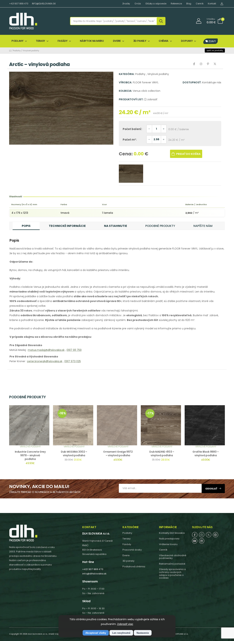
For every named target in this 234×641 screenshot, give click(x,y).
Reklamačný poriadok (172, 564)
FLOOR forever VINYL (145, 82)
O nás (138, 4)
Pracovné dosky (132, 549)
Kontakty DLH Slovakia (172, 533)
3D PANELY (139, 41)
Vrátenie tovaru (168, 544)
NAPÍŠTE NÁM (202, 226)
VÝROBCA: (125, 82)
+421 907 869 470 (18, 3)
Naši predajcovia (169, 538)
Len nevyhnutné (121, 633)
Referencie (176, 4)
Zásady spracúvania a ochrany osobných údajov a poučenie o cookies (172, 574)
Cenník (199, 4)
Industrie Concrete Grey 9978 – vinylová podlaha (30, 455)
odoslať (211, 488)
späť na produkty (215, 50)
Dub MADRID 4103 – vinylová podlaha (161, 453)
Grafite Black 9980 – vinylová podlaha (206, 453)
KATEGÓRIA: (127, 74)
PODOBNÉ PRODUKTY (160, 226)
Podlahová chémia (133, 566)
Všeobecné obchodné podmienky (172, 557)
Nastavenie (143, 633)
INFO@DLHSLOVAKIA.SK (44, 3)
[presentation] (222, 440)
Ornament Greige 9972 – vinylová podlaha (118, 453)
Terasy (126, 538)
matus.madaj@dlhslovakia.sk (46, 350)
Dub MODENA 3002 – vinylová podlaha (74, 453)
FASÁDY (62, 41)
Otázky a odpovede (155, 4)
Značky (126, 4)
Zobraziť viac (125, 624)
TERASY (40, 41)
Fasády (126, 544)
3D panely (128, 561)
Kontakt (212, 4)
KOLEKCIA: (126, 91)
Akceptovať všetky (95, 633)
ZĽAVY (212, 41)
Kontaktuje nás (211, 82)
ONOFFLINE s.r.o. (180, 633)
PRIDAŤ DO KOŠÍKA (188, 154)
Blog (188, 4)
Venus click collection (146, 91)
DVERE (117, 41)
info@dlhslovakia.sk (94, 573)
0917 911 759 (74, 350)
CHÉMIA (163, 41)
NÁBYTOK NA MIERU (92, 41)
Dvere (126, 555)
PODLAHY (17, 41)
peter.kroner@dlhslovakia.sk (44, 361)
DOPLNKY (187, 41)
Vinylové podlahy (31, 50)
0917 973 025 (72, 361)
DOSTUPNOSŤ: (192, 82)
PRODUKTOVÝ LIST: (131, 99)
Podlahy (17, 50)
